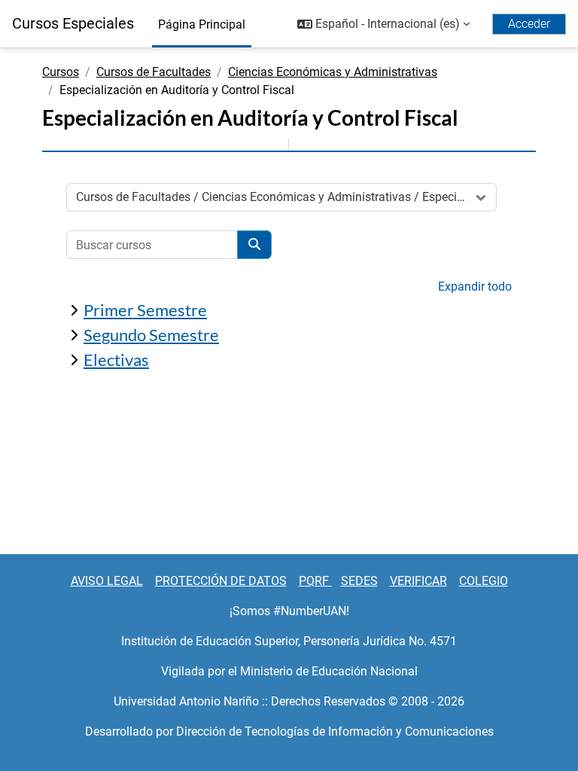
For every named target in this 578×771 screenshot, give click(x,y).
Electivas (116, 359)
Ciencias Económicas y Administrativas (332, 72)
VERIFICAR (418, 581)
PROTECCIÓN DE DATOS (221, 581)
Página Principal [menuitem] (201, 24)
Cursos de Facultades (153, 72)
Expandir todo (475, 286)
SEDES (359, 581)
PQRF (315, 581)
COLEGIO (483, 581)
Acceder (529, 24)
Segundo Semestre (151, 335)
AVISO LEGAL (107, 581)
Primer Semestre (145, 310)
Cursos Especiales (73, 24)
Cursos (60, 72)
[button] (383, 24)
